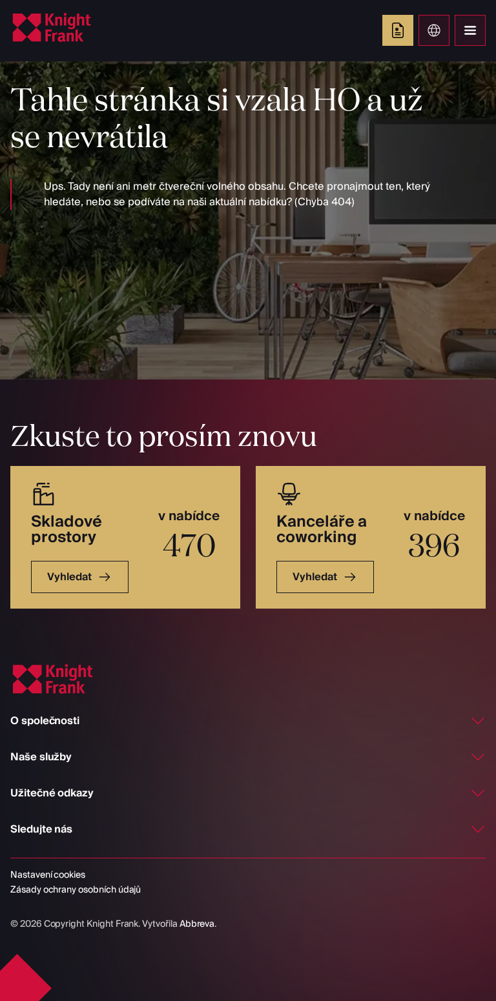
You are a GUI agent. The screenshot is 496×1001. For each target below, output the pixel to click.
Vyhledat (69, 577)
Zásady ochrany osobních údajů (75, 890)
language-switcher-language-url (434, 30)
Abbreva (197, 924)
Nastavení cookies (47, 875)
